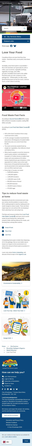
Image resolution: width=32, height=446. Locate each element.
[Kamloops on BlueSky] (17, 389)
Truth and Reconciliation (11, 415)
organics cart (22, 254)
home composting (18, 252)
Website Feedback (11, 422)
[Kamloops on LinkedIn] (8, 389)
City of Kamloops (7, 3)
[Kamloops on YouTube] (11, 389)
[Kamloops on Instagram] (5, 389)
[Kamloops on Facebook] (2, 389)
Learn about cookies (11, 436)
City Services (14, 346)
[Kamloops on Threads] (14, 389)
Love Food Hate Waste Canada (19, 127)
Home (3, 346)
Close (26, 441)
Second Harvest (14, 119)
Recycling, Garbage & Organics (16, 348)
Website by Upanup (11, 425)
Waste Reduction (11, 350)
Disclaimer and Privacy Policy (14, 420)
